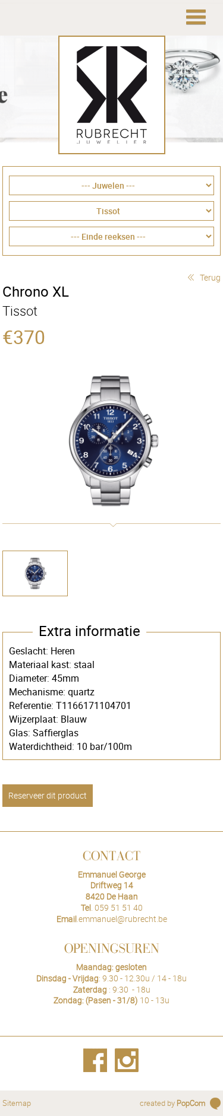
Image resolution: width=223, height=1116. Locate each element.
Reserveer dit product (47, 795)
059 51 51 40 (119, 907)
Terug (210, 277)
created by (173, 1103)
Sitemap (16, 1103)
